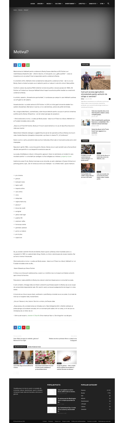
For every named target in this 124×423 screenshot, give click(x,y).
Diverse (20, 10)
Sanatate (92, 3)
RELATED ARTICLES (20, 347)
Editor (82, 99)
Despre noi (58, 421)
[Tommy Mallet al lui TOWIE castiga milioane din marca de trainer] (88, 168)
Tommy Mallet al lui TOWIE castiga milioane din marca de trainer (87, 175)
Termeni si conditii (92, 421)
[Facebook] (15, 65)
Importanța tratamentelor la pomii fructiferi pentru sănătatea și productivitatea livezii (44, 367)
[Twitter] (19, 65)
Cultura (58, 3)
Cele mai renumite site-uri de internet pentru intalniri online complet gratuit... (100, 112)
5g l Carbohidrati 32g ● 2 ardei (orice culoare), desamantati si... (67, 409)
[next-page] (17, 373)
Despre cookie (66, 421)
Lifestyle (82, 3)
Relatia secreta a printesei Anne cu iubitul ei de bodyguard (63, 339)
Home (15, 10)
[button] (108, 4)
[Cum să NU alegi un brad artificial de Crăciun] (23, 357)
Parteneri (50, 421)
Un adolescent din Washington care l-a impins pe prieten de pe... (67, 400)
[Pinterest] (24, 65)
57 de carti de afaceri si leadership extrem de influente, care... (103, 157)
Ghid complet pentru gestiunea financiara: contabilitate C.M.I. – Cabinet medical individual (101, 121)
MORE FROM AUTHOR (34, 347)
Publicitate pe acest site (104, 421)
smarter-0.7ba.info (34, 315)
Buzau (49, 3)
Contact (45, 421)
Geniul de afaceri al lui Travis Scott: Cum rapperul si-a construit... (100, 131)
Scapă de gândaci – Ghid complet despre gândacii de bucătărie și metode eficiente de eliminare (66, 367)
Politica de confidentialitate (79, 421)
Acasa (33, 3)
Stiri (101, 3)
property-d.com (66, 156)
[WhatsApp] (28, 65)
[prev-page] (15, 373)
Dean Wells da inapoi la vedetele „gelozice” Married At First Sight (26, 339)
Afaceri (40, 3)
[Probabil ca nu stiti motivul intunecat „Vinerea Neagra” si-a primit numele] (88, 149)
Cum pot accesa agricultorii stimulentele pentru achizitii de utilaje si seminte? (94, 94)
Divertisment (70, 3)
